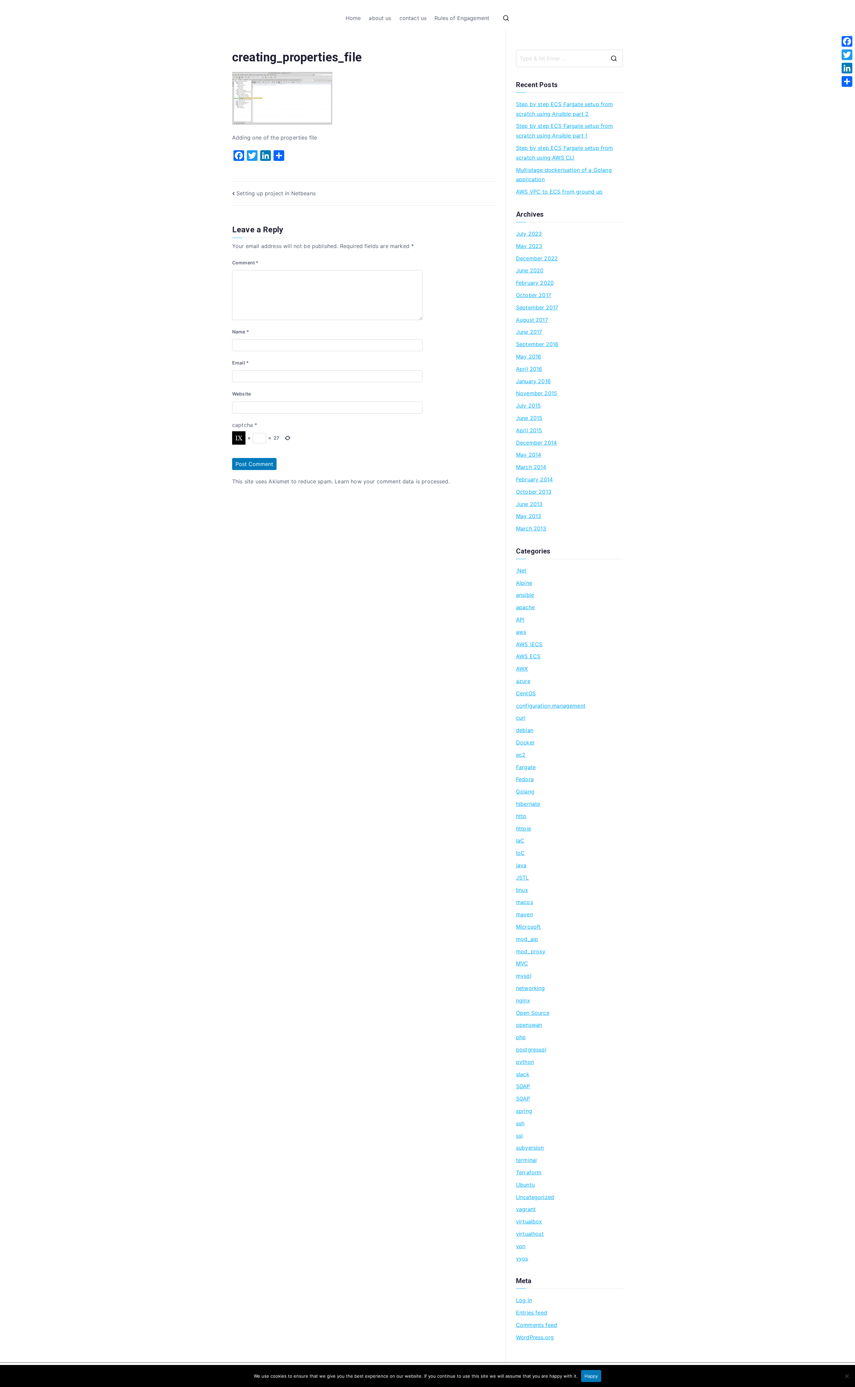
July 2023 (529, 233)
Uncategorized (535, 1197)
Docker (525, 742)
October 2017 (533, 295)
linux (522, 890)
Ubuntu (525, 1184)
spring (524, 1111)
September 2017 (537, 307)
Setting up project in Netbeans (276, 193)
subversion (530, 1147)
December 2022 (537, 258)
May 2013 (528, 516)
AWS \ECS (529, 644)
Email (240, 363)
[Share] (847, 81)
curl (521, 717)
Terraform (528, 1172)
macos (524, 902)
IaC (520, 840)
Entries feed (531, 1312)
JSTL (522, 877)
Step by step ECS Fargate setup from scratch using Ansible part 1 (564, 131)
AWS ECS (528, 656)
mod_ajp (527, 939)
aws (521, 632)
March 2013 (531, 528)
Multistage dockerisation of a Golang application (564, 175)
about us (380, 18)
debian (524, 730)
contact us (413, 18)
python (525, 1062)
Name (240, 331)
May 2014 (528, 454)
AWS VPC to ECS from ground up (559, 191)
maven (524, 914)
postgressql (531, 1049)
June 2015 (529, 418)
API (520, 619)
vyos (522, 1258)
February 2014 (534, 479)
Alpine (524, 583)
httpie (523, 828)
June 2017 (529, 331)
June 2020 (529, 270)
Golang (525, 791)
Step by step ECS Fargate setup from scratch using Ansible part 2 (564, 109)
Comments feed (536, 1325)
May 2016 (528, 356)
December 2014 (536, 442)
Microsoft (528, 926)
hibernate (528, 803)
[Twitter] (847, 54)
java (521, 865)
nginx (523, 1000)
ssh (520, 1123)
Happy (591, 1376)
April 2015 (529, 430)
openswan (529, 1024)
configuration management (550, 705)
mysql (523, 975)
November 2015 (536, 393)
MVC (522, 963)
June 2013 (529, 504)
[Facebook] (847, 41)
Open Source (532, 1012)
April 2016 (529, 369)
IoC (520, 853)
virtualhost (530, 1233)
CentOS (526, 693)
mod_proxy (530, 951)
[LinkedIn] (847, 68)
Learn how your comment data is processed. (392, 481)
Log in (524, 1300)
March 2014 (531, 467)
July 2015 (528, 405)
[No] (846, 1376)
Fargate (526, 767)
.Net (521, 570)
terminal (526, 1160)
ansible (525, 595)
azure (523, 681)
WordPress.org (535, 1337)
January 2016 (533, 381)
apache (525, 607)
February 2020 (535, 282)
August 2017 (532, 319)
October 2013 (533, 491)
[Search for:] (569, 58)
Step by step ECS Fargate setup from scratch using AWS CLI (564, 153)
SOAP (523, 1086)
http (521, 816)
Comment (245, 262)
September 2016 (537, 344)
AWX (522, 668)
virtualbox (529, 1221)
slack (522, 1074)
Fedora (525, 779)
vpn (520, 1246)
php (521, 1037)
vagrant (526, 1209)
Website (241, 394)
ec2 (520, 754)
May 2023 (529, 246)
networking (530, 988)
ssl (519, 1135)
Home (353, 18)
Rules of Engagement (462, 18)
